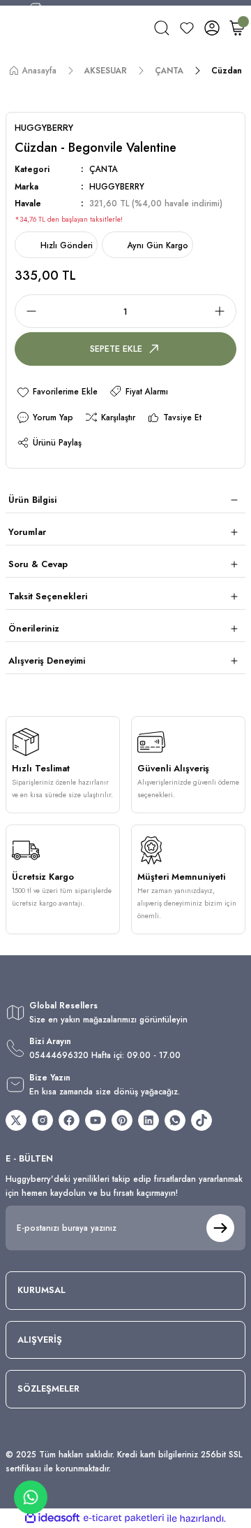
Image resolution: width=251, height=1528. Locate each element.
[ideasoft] (52, 1518)
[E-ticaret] (124, 1518)
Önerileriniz (33, 628)
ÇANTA (103, 169)
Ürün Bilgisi (32, 499)
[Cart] (237, 28)
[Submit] (220, 1228)
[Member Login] (212, 28)
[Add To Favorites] (57, 391)
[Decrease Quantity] (27, 311)
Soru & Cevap (38, 564)
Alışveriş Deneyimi (46, 660)
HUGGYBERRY (116, 186)
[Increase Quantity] (223, 311)
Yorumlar (27, 531)
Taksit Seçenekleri (47, 596)
